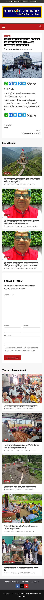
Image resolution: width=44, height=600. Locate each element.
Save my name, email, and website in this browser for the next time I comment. (21, 348)
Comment (8, 295)
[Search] (40, 26)
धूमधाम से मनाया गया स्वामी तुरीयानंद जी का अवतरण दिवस (20, 406)
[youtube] (26, 586)
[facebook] (18, 586)
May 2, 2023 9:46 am (23, 49)
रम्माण (7, 126)
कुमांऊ (6, 562)
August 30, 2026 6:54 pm (24, 450)
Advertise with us (13, 1)
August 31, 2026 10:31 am (24, 408)
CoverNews (33, 593)
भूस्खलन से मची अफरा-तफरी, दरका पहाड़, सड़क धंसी (20, 487)
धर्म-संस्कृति (7, 36)
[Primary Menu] (4, 26)
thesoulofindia (10, 49)
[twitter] (22, 586)
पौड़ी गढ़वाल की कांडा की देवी (30, 132)
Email (26, 325)
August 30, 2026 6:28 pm (24, 531)
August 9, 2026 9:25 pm (24, 184)
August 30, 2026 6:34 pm (24, 489)
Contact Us (25, 1)
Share (31, 84)
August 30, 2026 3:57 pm (24, 573)
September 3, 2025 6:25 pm (25, 268)
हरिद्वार (6, 400)
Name (7, 325)
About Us (33, 1)
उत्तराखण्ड (7, 481)
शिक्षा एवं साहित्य (8, 520)
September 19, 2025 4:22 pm (25, 226)
